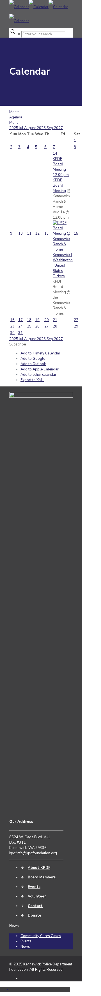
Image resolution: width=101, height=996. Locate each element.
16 (12, 319)
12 (37, 233)
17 (20, 319)
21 (55, 319)
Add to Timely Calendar (40, 353)
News (25, 946)
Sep (50, 127)
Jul (21, 127)
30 (12, 332)
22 (76, 319)
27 (46, 326)
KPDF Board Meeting (59, 185)
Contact (35, 905)
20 (46, 319)
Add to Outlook (33, 364)
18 (29, 319)
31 (20, 332)
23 (12, 326)
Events (34, 886)
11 (29, 233)
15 (76, 233)
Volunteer (37, 896)
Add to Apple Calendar (39, 369)
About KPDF (39, 867)
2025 (14, 127)
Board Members (42, 877)
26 (37, 326)
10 (20, 233)
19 (37, 319)
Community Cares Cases (40, 935)
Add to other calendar (38, 374)
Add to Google (32, 358)
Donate (34, 915)
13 (46, 233)
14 (55, 153)
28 (55, 326)
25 (29, 326)
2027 (58, 127)
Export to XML (32, 380)
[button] (17, 344)
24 (20, 326)
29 (76, 326)
